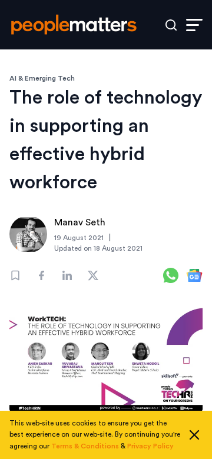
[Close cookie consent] (194, 435)
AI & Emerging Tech (42, 78)
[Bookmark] (15, 275)
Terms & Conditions (85, 446)
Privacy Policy (150, 446)
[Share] (41, 275)
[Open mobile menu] (194, 25)
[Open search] (171, 25)
